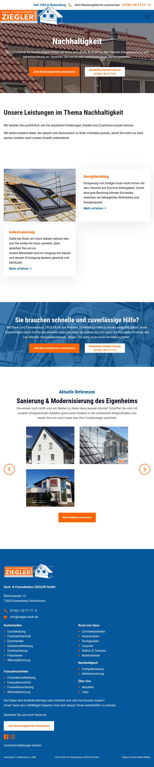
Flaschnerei (15, 655)
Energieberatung (92, 669)
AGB (33, 757)
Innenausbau (90, 636)
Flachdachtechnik (19, 636)
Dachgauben (90, 641)
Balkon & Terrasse (94, 650)
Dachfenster (15, 641)
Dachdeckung (16, 631)
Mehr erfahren (93, 208)
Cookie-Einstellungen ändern (22, 745)
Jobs (85, 692)
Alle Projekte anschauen (77, 517)
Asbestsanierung (93, 673)
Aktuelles (88, 687)
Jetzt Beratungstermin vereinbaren (54, 348)
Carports (87, 646)
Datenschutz (23, 757)
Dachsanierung (17, 650)
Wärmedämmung (18, 660)
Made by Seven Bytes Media (136, 757)
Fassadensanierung (20, 687)
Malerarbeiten (91, 655)
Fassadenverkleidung (21, 677)
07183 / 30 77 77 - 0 (23, 611)
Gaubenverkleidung (20, 646)
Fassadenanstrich (19, 682)
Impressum (9, 757)
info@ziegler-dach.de (24, 617)
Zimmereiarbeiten (93, 631)
